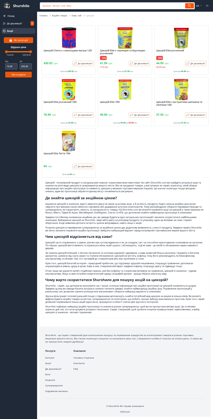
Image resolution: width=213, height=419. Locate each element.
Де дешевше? (53, 368)
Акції (48, 363)
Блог (48, 374)
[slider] (6, 51)
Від (6, 61)
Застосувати (19, 74)
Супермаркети (54, 385)
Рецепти (50, 380)
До (21, 61)
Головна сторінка (83, 357)
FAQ (75, 368)
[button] (199, 6)
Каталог (50, 357)
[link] (18, 23)
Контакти (79, 363)
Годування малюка (56, 391)
